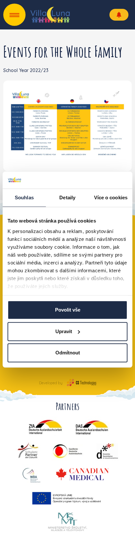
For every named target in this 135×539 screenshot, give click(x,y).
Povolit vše (67, 310)
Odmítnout (67, 352)
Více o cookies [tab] (110, 197)
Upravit (63, 331)
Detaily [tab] (67, 197)
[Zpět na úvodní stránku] (50, 15)
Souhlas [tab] (24, 197)
